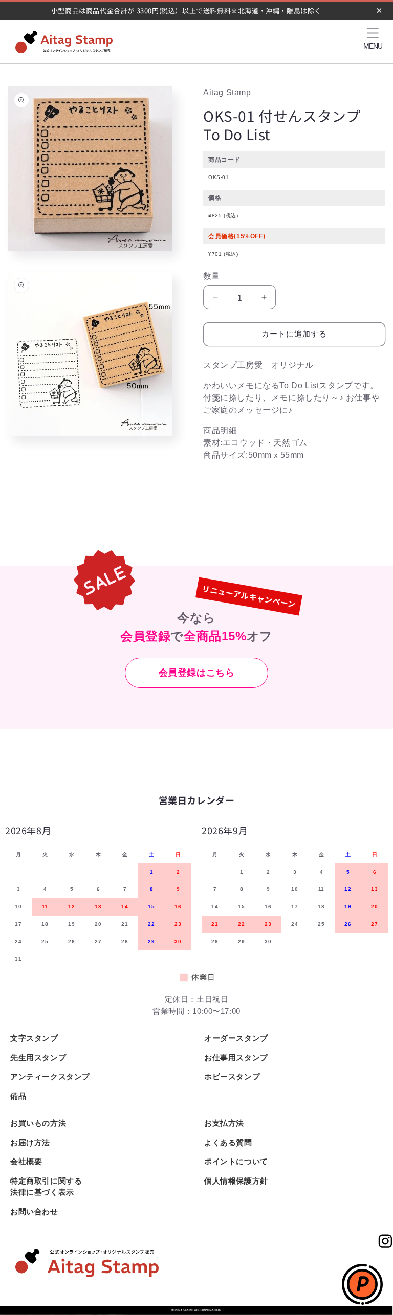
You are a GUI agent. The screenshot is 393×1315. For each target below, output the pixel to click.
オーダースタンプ (236, 1038)
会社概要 (26, 1161)
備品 (18, 1095)
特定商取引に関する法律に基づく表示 (46, 1186)
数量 (211, 276)
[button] (372, 33)
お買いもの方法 (38, 1123)
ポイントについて (236, 1161)
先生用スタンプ (38, 1057)
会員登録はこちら (197, 672)
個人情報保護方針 (236, 1180)
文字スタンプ (34, 1038)
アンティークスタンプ (50, 1076)
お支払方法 (224, 1123)
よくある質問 (228, 1142)
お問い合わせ (34, 1211)
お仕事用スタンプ (236, 1057)
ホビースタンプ (232, 1076)
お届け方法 (30, 1142)
